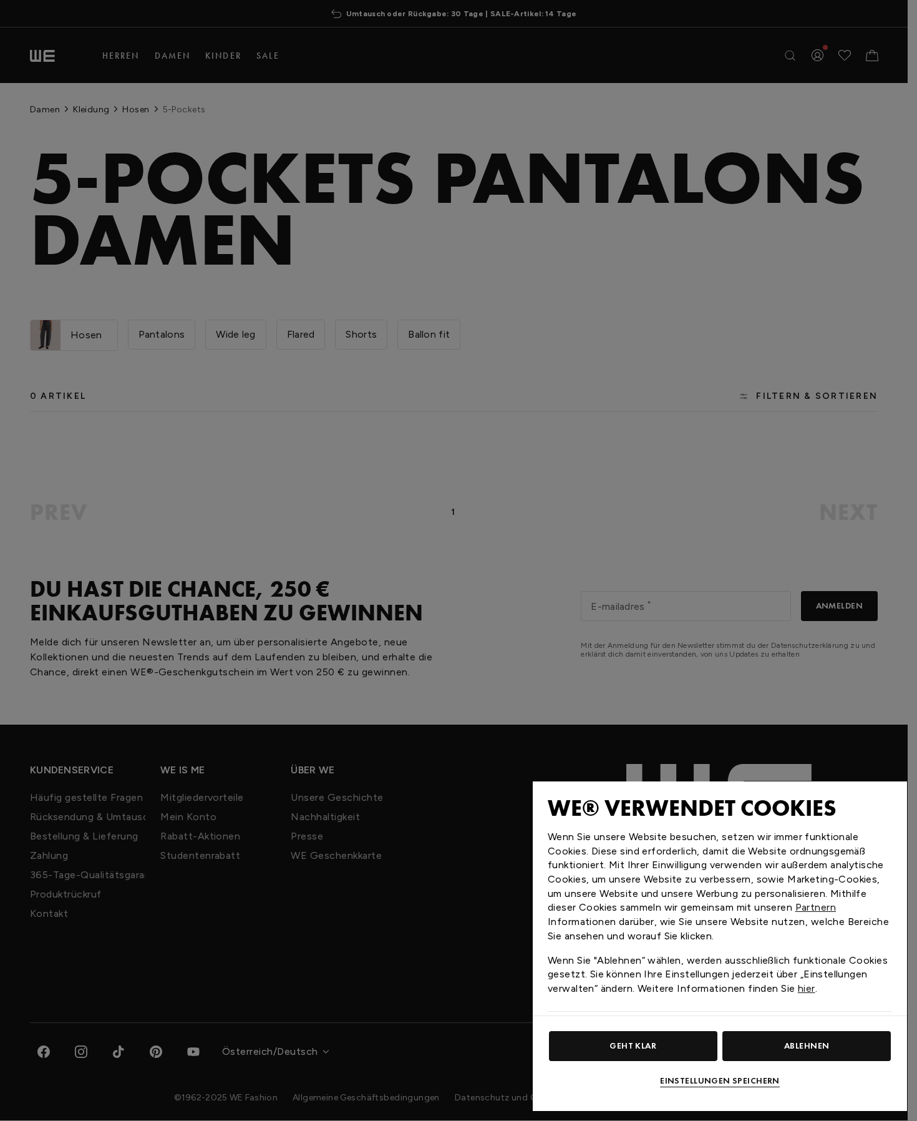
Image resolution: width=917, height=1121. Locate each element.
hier (806, 988)
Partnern (815, 907)
